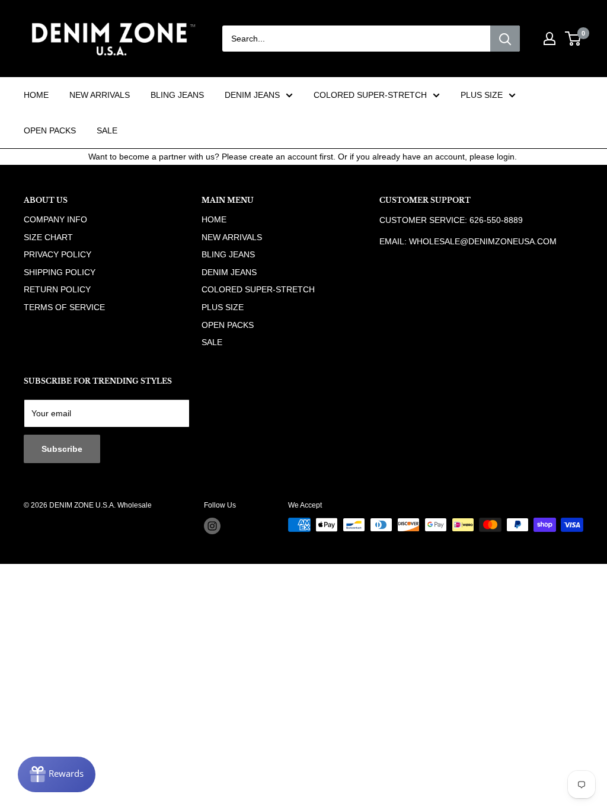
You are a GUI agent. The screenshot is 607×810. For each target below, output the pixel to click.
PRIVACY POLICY (57, 254)
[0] (573, 38)
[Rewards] (56, 774)
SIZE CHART (48, 237)
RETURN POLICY (57, 289)
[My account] (549, 38)
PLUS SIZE (482, 95)
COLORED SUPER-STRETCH (370, 95)
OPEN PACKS (50, 130)
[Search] (505, 38)
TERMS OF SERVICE (64, 307)
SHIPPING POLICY (59, 272)
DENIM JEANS (252, 95)
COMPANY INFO (55, 219)
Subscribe (61, 449)
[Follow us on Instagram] (212, 526)
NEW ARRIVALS (99, 95)
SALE (107, 130)
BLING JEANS (177, 95)
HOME (36, 95)
